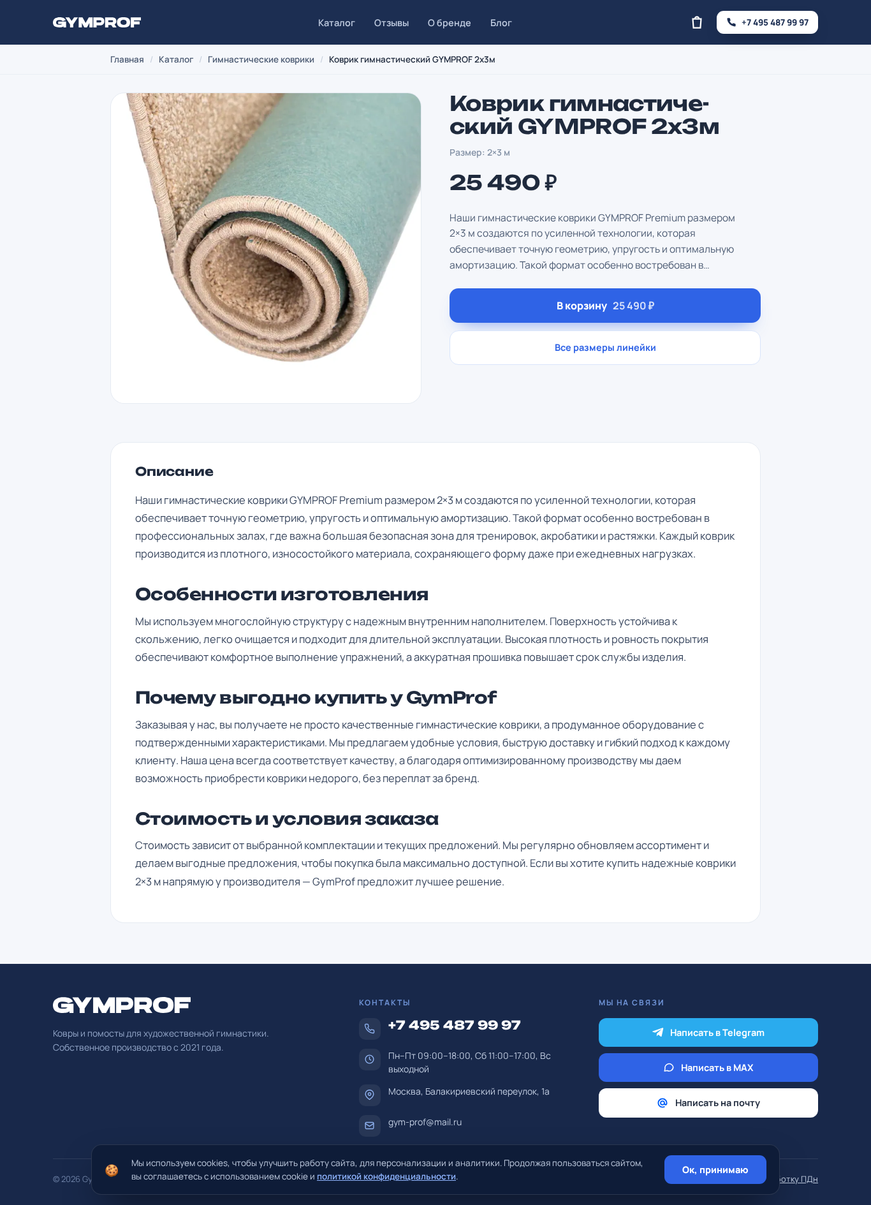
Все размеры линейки (605, 347)
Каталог (336, 23)
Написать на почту (717, 1103)
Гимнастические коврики (261, 59)
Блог (501, 23)
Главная (127, 59)
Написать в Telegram (717, 1032)
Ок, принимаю (715, 1170)
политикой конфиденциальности (386, 1176)
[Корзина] (697, 22)
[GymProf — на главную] (97, 22)
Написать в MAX (717, 1067)
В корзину (605, 306)
